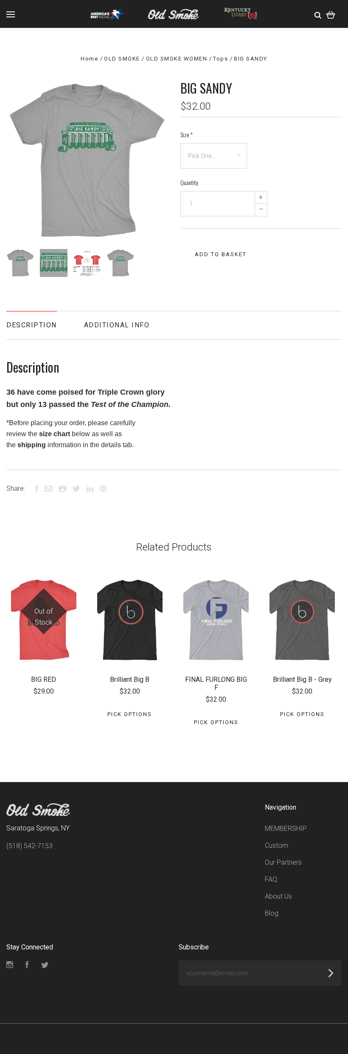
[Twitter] (45, 966)
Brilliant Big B (129, 679)
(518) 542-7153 (29, 846)
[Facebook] (27, 966)
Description (31, 325)
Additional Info (117, 325)
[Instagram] (9, 966)
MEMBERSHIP (286, 828)
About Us (278, 896)
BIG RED (43, 679)
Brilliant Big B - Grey (302, 679)
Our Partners (283, 862)
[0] (330, 14)
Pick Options (129, 714)
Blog (271, 913)
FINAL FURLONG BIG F (216, 683)
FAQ (271, 879)
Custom (276, 845)
